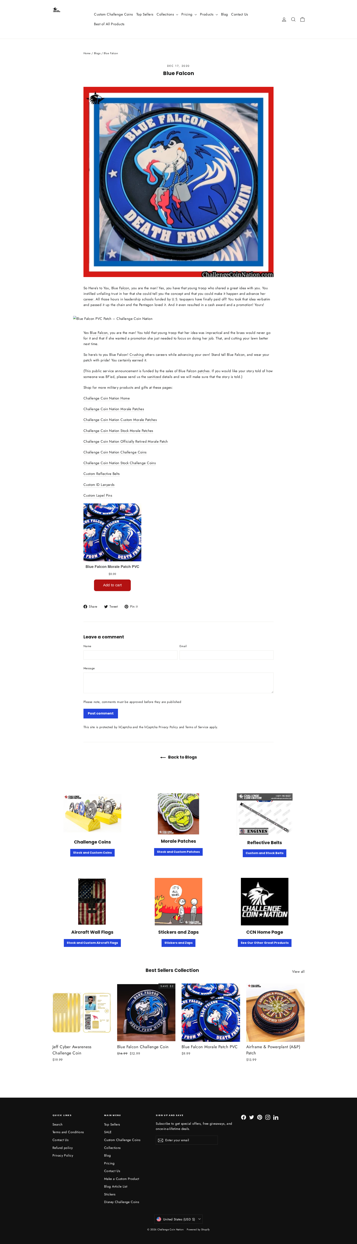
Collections (166, 14)
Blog (224, 14)
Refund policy (62, 1147)
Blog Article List (115, 1186)
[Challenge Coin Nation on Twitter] (251, 1117)
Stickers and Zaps (178, 943)
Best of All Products (109, 24)
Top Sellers (145, 14)
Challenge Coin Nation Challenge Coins (115, 452)
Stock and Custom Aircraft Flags (92, 943)
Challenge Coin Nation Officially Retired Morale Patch (125, 441)
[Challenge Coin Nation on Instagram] (267, 1117)
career (88, 299)
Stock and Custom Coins (92, 853)
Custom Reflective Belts (101, 473)
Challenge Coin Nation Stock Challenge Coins (119, 462)
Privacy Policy (168, 727)
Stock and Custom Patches (178, 852)
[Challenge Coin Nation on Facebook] (243, 1117)
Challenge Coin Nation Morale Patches (113, 408)
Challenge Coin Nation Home (106, 398)
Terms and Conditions (68, 1132)
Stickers (109, 1194)
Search (57, 1124)
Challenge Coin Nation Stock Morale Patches (118, 430)
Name (87, 646)
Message (89, 668)
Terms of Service (196, 727)
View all (298, 971)
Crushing (137, 354)
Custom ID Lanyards (99, 484)
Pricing (187, 14)
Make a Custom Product (121, 1178)
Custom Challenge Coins (113, 14)
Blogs (97, 53)
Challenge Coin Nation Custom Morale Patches (120, 419)
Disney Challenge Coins (121, 1202)
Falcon (124, 288)
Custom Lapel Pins (97, 495)
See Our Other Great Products (265, 943)
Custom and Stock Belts (264, 853)
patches (204, 370)
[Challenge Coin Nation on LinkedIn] (275, 1117)
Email (183, 646)
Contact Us (239, 14)
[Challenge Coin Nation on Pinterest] (259, 1117)
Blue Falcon (99, 332)
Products (207, 14)
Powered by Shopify (198, 1229)
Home (87, 53)
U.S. (175, 299)
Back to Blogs (182, 757)
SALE (108, 1132)
